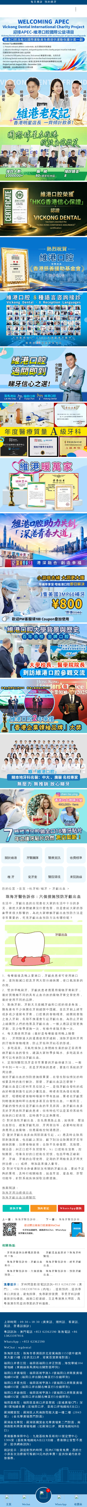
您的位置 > (10, 888)
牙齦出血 (59, 888)
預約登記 (44, 1208)
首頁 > (24, 888)
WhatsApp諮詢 (71, 1208)
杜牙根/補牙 (38, 888)
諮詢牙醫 (16, 1208)
